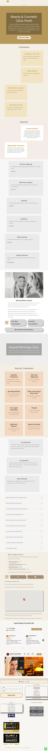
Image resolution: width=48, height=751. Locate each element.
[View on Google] (7, 636)
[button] (24, 599)
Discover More (24, 38)
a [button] (6, 322)
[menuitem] (18, 322)
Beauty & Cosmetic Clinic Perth (24, 18)
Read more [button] (8, 644)
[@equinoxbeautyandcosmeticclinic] (8, 654)
